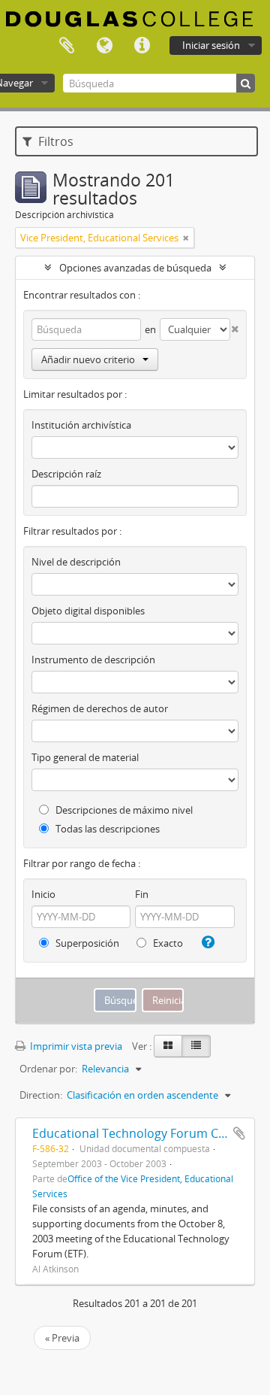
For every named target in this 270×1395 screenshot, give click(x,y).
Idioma (104, 46)
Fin (141, 894)
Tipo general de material (85, 757)
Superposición (86, 943)
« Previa (62, 1338)
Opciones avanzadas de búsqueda (135, 267)
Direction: (41, 1095)
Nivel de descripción (76, 562)
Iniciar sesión (211, 45)
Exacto (167, 943)
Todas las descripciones (106, 828)
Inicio (44, 894)
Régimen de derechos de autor (100, 708)
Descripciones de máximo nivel (123, 810)
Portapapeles (67, 46)
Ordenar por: (48, 1068)
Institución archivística (81, 425)
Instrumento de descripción (93, 659)
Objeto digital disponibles (88, 610)
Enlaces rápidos (141, 46)
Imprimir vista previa (75, 1046)
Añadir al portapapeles (239, 1133)
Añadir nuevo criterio (88, 359)
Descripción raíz (66, 474)
